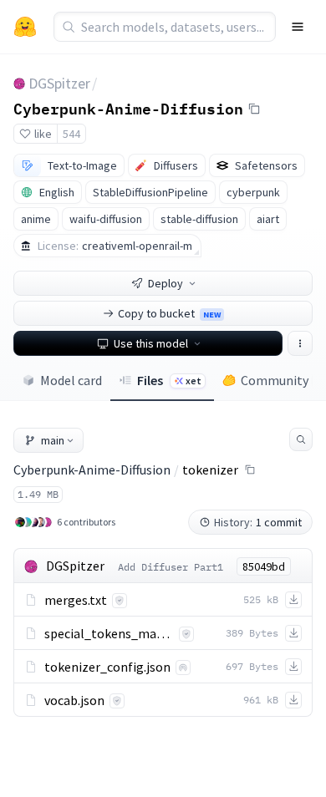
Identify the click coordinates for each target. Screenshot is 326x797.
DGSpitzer (59, 83)
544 (71, 133)
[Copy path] (250, 469)
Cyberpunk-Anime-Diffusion (128, 107)
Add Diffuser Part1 (170, 567)
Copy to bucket (169, 313)
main (52, 440)
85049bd (263, 566)
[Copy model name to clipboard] (254, 108)
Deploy (165, 283)
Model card (71, 380)
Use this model (151, 343)
